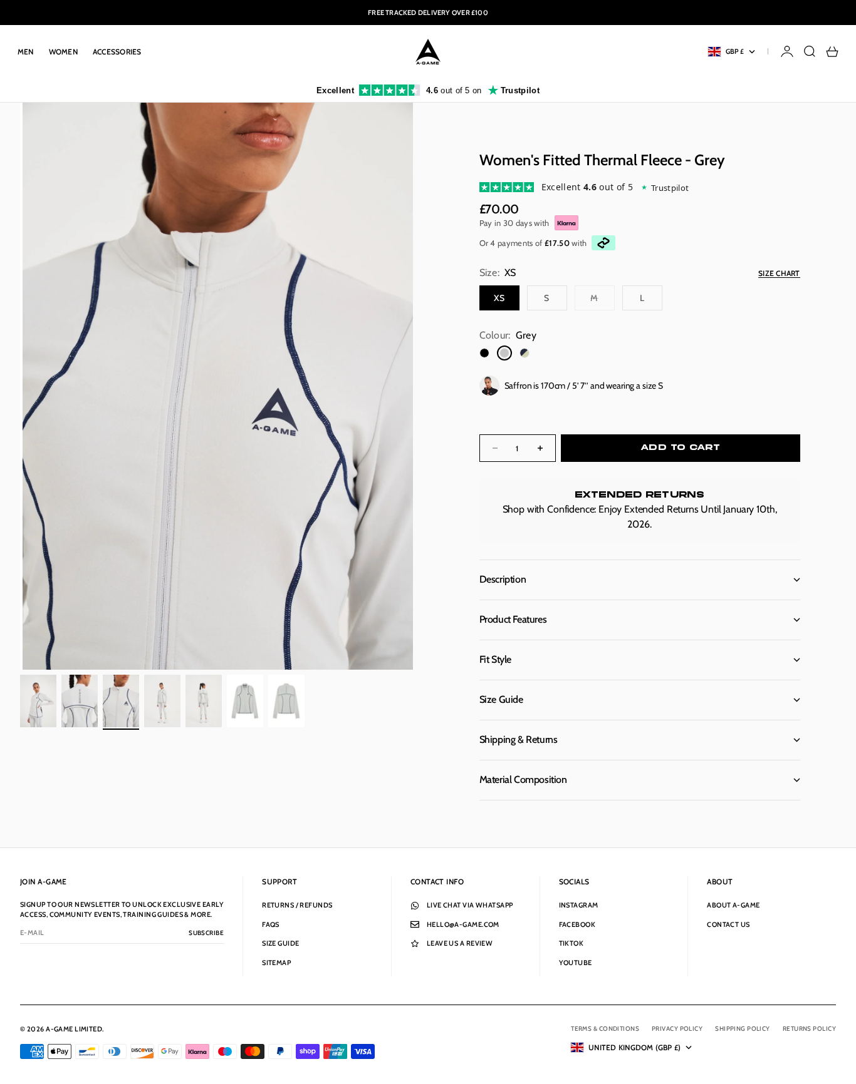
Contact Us (728, 924)
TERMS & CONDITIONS (605, 1029)
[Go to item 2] (79, 701)
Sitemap (276, 962)
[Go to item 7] (286, 701)
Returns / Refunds (297, 905)
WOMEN (63, 51)
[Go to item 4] (162, 701)
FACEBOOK (577, 924)
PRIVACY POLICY (677, 1029)
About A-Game (733, 905)
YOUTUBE (575, 962)
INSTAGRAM (578, 905)
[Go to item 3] (121, 701)
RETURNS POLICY (809, 1029)
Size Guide (280, 943)
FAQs (270, 924)
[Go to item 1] (38, 701)
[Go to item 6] (245, 701)
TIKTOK (571, 943)
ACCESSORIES (117, 51)
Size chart (779, 273)
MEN (26, 51)
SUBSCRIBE (206, 933)
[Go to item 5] (203, 701)
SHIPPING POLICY (742, 1029)
